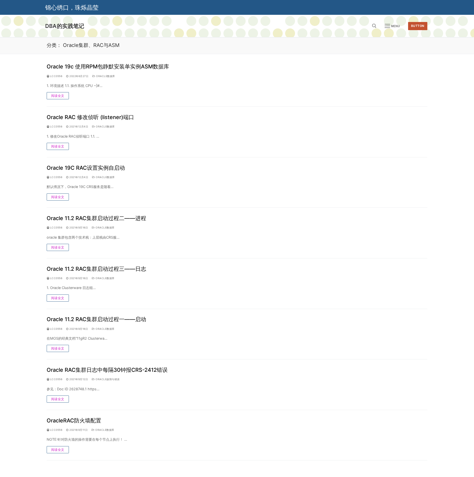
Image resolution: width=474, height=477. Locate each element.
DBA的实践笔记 (64, 26)
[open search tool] (374, 26)
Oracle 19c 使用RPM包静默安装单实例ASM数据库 (108, 66)
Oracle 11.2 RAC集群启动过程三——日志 (96, 269)
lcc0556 (55, 76)
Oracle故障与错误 (107, 379)
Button (417, 26)
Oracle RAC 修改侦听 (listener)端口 (90, 117)
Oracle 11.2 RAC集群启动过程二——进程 (96, 218)
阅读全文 (57, 96)
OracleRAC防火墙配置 (74, 420)
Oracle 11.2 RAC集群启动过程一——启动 (96, 319)
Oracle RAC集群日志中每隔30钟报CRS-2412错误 (107, 370)
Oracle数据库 (105, 76)
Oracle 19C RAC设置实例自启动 (86, 168)
